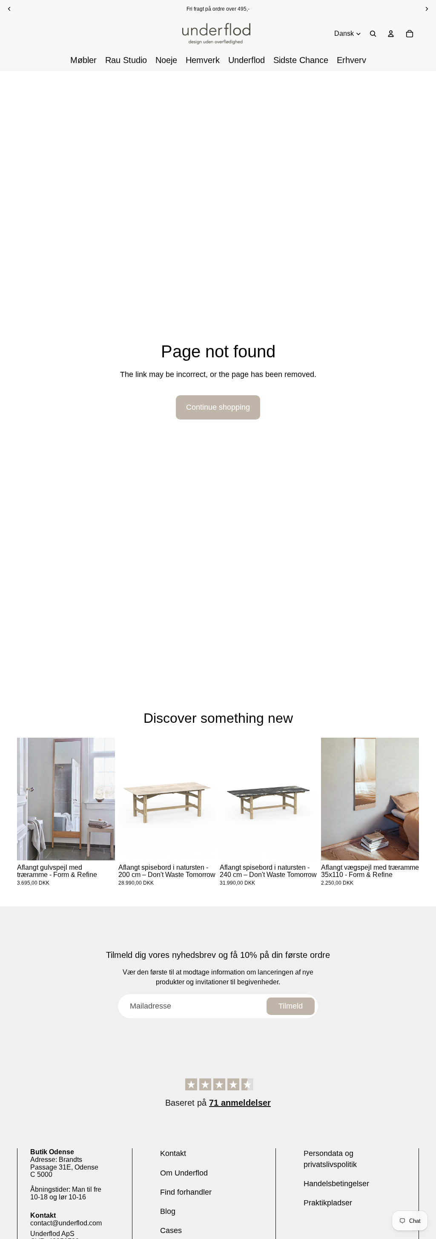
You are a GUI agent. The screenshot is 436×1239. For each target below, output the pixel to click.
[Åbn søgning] (373, 33)
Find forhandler (186, 1192)
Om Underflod (184, 1173)
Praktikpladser (328, 1203)
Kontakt (173, 1153)
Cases (171, 1230)
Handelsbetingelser (336, 1183)
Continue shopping (218, 407)
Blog (167, 1211)
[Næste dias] (108, 799)
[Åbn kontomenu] (391, 33)
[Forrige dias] (23, 799)
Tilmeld (290, 1006)
